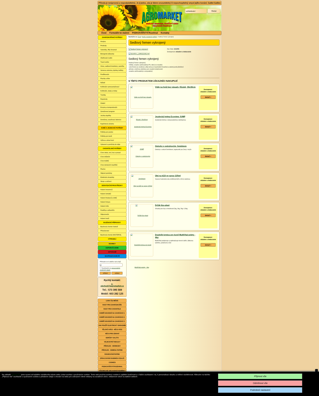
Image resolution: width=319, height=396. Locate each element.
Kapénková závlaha (107, 124)
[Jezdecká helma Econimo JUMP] (142, 138)
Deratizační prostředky (112, 185)
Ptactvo (102, 169)
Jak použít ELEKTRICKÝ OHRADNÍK (112, 325)
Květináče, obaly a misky (108, 91)
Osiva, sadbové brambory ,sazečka (112, 66)
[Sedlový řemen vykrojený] (138, 49)
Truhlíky (103, 95)
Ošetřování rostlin (106, 58)
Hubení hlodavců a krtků (108, 198)
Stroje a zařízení (105, 181)
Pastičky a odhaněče (107, 210)
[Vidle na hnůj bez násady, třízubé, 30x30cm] (142, 108)
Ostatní (102, 103)
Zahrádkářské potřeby (112, 37)
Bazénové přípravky (112, 222)
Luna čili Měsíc (112, 301)
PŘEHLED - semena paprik (112, 350)
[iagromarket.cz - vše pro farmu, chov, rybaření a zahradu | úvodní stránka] (135, 18)
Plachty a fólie (105, 78)
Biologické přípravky (107, 54)
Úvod (103, 33)
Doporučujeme (112, 248)
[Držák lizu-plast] (142, 215)
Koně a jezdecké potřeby (112, 128)
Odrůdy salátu (112, 338)
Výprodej (112, 239)
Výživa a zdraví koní (107, 140)
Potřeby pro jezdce (106, 132)
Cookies (112, 362)
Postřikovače (104, 74)
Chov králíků (104, 161)
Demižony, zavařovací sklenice (110, 120)
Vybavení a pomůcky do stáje (110, 144)
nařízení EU (16, 375)
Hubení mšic (104, 206)
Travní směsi (104, 62)
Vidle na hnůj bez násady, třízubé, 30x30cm (175, 87)
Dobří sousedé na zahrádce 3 (112, 321)
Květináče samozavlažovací (109, 87)
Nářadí (102, 83)
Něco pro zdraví (112, 334)
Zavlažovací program (107, 111)
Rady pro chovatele (112, 309)
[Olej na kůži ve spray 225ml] (141, 186)
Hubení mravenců (106, 190)
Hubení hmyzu (105, 202)
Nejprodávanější (112, 256)
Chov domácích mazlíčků (108, 165)
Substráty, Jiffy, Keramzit (108, 50)
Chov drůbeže (105, 157)
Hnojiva (103, 41)
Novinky (112, 244)
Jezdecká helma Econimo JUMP (170, 117)
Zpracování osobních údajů (112, 358)
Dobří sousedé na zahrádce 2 (112, 317)
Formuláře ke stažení (119, 33)
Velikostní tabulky (112, 342)
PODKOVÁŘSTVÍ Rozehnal (145, 33)
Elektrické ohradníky (107, 177)
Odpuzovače (104, 214)
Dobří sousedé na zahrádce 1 (112, 313)
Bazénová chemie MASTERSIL (110, 235)
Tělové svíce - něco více (112, 329)
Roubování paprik (112, 354)
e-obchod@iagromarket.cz (112, 285)
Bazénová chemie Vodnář (109, 227)
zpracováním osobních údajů (110, 269)
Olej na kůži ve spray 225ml (168, 176)
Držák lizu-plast (162, 205)
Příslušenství (104, 231)
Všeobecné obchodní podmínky (112, 371)
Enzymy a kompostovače (108, 107)
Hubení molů (104, 218)
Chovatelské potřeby (112, 148)
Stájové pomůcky (106, 173)
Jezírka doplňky (105, 115)
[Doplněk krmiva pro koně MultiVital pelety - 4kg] (142, 256)
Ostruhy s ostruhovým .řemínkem (171, 146)
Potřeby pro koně (106, 136)
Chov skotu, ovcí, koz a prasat (110, 152)
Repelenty (103, 99)
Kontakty (165, 33)
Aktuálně (112, 252)
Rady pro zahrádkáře (112, 305)
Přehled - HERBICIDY (112, 346)
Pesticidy (103, 46)
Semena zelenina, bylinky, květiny (111, 70)
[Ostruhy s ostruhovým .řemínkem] (142, 167)
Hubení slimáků (105, 194)
